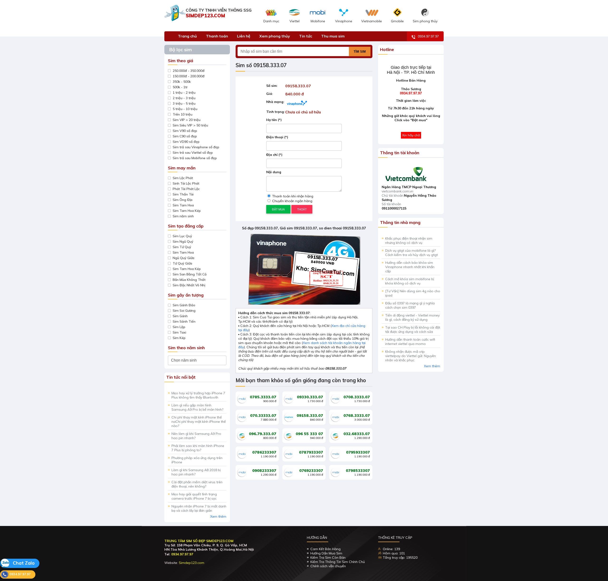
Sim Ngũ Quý (183, 241)
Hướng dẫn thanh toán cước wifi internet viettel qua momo (410, 341)
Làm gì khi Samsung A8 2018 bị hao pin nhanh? (196, 472)
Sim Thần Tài (183, 194)
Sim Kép (179, 338)
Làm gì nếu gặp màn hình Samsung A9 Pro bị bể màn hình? (197, 407)
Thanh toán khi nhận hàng (292, 196)
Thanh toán (217, 36)
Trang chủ (187, 36)
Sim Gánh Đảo (184, 305)
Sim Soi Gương (184, 310)
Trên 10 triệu (182, 114)
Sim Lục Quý (182, 236)
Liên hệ (243, 36)
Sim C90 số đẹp (185, 136)
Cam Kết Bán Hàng (325, 549)
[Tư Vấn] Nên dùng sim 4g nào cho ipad (412, 293)
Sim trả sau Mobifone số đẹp (195, 158)
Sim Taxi (179, 332)
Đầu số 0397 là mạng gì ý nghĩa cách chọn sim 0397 (410, 305)
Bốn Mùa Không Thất (189, 280)
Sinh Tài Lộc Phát (186, 183)
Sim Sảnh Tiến (184, 321)
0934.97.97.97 (428, 36)
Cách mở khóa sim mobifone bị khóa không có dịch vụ (409, 281)
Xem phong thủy (274, 36)
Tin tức (305, 36)
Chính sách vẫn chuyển (328, 566)
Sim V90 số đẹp (185, 131)
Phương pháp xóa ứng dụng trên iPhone (197, 460)
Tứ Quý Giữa (182, 263)
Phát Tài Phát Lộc (186, 189)
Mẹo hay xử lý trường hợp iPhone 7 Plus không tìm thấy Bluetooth (198, 395)
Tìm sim (360, 51)
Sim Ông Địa (182, 200)
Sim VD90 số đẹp (186, 141)
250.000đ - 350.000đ (188, 71)
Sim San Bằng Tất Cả (190, 274)
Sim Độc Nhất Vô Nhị (189, 285)
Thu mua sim (333, 36)
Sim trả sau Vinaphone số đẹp (196, 147)
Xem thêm (218, 516)
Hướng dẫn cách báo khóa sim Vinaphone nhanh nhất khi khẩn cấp (409, 266)
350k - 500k (182, 81)
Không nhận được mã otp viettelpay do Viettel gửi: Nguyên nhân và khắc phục (410, 355)
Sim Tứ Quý (182, 247)
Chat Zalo (23, 563)
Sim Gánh (180, 316)
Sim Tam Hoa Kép (187, 211)
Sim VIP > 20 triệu (186, 120)
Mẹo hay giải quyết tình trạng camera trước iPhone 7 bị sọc (194, 496)
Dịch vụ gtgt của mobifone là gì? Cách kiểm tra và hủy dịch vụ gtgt (411, 252)
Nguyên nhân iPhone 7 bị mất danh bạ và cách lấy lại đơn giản (198, 508)
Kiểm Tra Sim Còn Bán (328, 557)
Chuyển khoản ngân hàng (291, 201)
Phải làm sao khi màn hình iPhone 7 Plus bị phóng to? (197, 448)
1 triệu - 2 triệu (184, 92)
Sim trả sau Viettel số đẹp (193, 152)
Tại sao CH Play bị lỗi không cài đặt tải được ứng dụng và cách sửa (412, 329)
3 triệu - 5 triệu (184, 103)
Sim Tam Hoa (183, 205)
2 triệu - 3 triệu (184, 98)
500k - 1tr (180, 87)
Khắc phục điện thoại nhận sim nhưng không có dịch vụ (408, 240)
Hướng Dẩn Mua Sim (326, 553)
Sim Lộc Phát (183, 178)
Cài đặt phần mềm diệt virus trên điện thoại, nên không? (197, 484)
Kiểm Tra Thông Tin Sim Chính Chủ (337, 562)
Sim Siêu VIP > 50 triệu (190, 125)
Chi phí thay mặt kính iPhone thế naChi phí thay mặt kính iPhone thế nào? (198, 421)
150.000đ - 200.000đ (188, 76)
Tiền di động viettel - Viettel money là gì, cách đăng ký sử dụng (412, 317)
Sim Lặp (179, 327)
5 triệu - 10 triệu (185, 109)
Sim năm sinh (183, 216)
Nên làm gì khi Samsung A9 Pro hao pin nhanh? (196, 436)
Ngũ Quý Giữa (183, 258)
